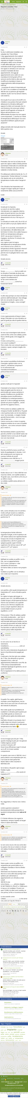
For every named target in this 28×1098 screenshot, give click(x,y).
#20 (26, 860)
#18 (26, 783)
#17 (26, 736)
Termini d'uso (10, 1078)
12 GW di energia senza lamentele (12, 968)
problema (22, 1034)
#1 (26, 47)
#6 (26, 313)
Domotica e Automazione (8, 995)
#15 (26, 639)
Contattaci (3, 1078)
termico (3, 1040)
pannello (22, 1032)
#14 (26, 583)
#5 (26, 293)
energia (3, 1027)
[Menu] (2, 1)
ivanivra (3, 9)
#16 (26, 682)
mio (9, 1032)
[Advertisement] (14, 24)
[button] (1, 1076)
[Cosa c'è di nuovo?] (23, 1)
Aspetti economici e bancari (9, 955)
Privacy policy (17, 1078)
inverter (19, 1030)
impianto (12, 1029)
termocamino (10, 1040)
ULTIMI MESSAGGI (6, 947)
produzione (4, 1036)
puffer (9, 1036)
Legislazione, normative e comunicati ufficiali (13, 966)
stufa (10, 1038)
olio (12, 1032)
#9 (26, 381)
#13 (26, 556)
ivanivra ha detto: (5, 495)
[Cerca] (26, 1)
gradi (2, 1030)
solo (7, 1038)
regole (16, 1040)
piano (7, 1034)
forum (11, 1027)
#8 (26, 358)
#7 (26, 329)
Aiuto (22, 1078)
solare (3, 1038)
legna (2, 1032)
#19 (26, 832)
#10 (26, 447)
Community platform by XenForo (13, 1088)
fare (7, 1027)
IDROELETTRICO (6, 974)
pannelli (17, 1032)
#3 (26, 204)
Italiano (6, 1076)
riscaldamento (17, 1036)
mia (6, 1032)
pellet (2, 1034)
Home (2, 1079)
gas (24, 1027)
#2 (26, 158)
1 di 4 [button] (10, 904)
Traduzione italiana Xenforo (6, 1089)
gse (5, 1030)
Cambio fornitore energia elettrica (11, 949)
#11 (26, 470)
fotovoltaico (17, 1027)
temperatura (19, 1038)
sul (13, 1038)
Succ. (14, 904)
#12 (26, 492)
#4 (26, 268)
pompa (12, 1034)
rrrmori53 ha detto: (6, 685)
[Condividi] (25, 47)
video (20, 1040)
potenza (17, 1034)
